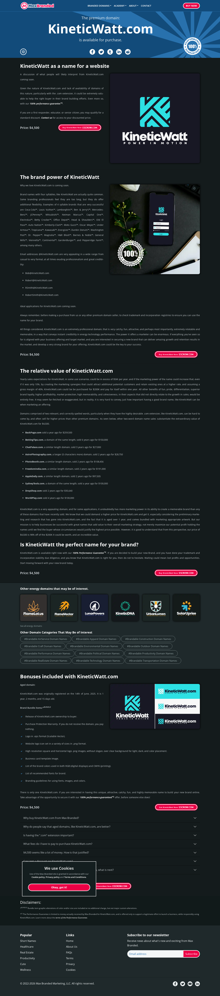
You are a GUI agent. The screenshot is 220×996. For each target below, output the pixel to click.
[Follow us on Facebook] (175, 983)
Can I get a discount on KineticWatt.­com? (48, 861)
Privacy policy (53, 877)
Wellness (25, 970)
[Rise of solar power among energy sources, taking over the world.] (186, 608)
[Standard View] (23, 52)
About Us (71, 946)
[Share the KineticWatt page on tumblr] (110, 52)
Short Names (28, 941)
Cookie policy (38, 877)
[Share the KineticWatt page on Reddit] (128, 52)
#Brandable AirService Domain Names (45, 639)
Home (69, 941)
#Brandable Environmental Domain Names (94, 646)
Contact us (46, 117)
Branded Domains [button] (99, 5)
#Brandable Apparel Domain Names (96, 639)
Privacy (70, 964)
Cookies (71, 970)
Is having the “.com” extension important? (48, 835)
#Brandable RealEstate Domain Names (45, 660)
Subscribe (191, 954)
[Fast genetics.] (125, 608)
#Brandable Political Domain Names (99, 653)
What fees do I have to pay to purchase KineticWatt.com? (57, 844)
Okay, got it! (59, 887)
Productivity (27, 958)
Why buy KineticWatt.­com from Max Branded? (51, 818)
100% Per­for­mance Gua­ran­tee (89, 552)
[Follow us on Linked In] (197, 983)
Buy (191, 5)
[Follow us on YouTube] (190, 983)
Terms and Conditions (75, 877)
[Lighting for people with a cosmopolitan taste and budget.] (156, 608)
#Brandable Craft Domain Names (42, 646)
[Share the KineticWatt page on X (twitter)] (101, 52)
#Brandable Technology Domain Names (98, 660)
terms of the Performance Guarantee (71, 917)
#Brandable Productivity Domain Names (151, 653)
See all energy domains (31, 625)
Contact (146, 5)
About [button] (133, 5)
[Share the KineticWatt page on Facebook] (92, 52)
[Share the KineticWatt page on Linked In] (119, 52)
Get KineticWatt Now (168, 807)
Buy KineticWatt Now (71, 127)
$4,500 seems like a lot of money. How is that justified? (56, 852)
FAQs (69, 952)
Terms (69, 958)
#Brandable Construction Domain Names (148, 639)
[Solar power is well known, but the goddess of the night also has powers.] (94, 608)
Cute (23, 964)
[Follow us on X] (182, 983)
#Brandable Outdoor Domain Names (147, 646)
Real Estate (26, 952)
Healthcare (26, 946)
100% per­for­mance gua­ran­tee (46, 103)
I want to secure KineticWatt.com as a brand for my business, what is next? (68, 870)
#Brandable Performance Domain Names (47, 653)
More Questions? (33, 878)
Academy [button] (119, 5)
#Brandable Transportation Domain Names (153, 660)
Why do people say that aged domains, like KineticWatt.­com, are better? (66, 826)
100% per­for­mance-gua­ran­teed (97, 797)
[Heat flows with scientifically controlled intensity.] (64, 608)
